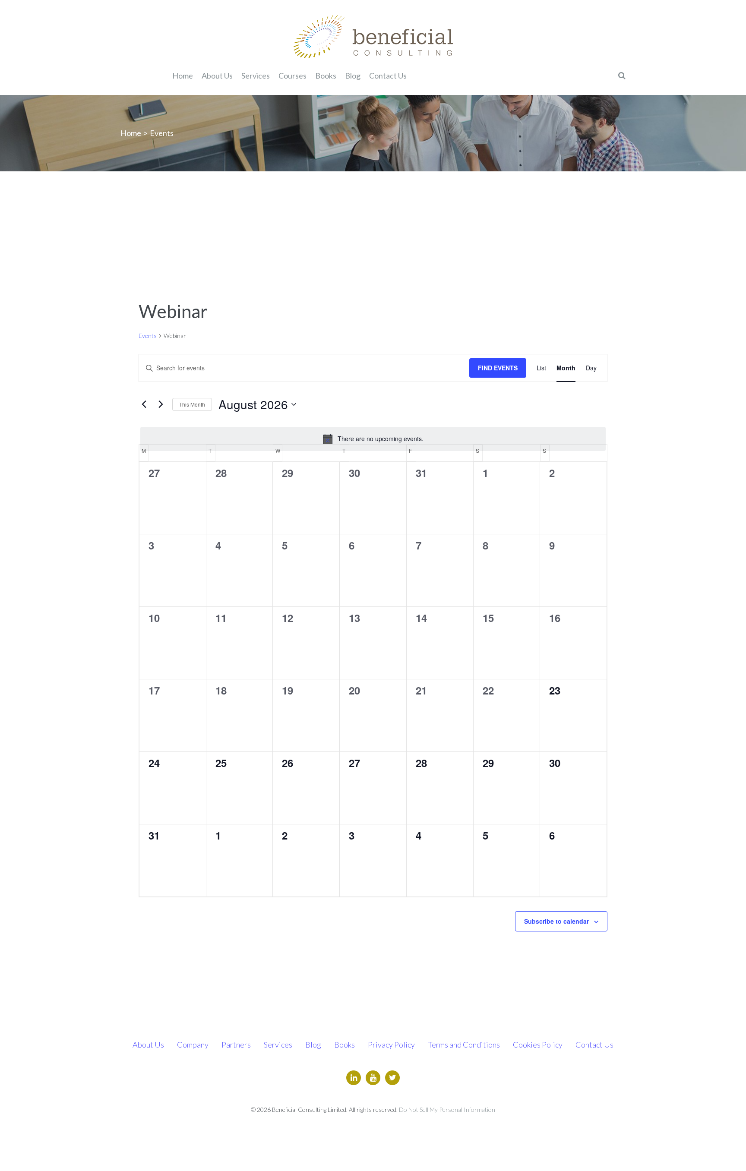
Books (344, 1044)
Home (130, 133)
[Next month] (160, 404)
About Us (148, 1044)
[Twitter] (392, 1077)
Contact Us (594, 1044)
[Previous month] (144, 404)
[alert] (373, 439)
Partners (236, 1044)
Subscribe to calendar (556, 921)
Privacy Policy (391, 1044)
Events (148, 335)
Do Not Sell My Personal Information (447, 1109)
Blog (313, 1044)
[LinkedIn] (353, 1077)
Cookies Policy (538, 1044)
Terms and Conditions (464, 1044)
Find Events (498, 367)
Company (193, 1044)
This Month (192, 404)
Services (278, 1044)
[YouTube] (373, 1077)
